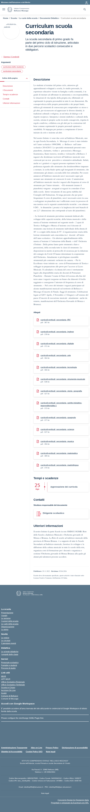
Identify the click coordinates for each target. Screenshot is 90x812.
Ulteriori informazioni (11, 103)
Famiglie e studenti (9, 665)
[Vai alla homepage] (10, 9)
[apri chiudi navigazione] (3, 9)
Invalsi (4, 693)
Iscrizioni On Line (8, 690)
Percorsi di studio (8, 668)
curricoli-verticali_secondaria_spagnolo (58, 418)
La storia (4, 630)
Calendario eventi (8, 643)
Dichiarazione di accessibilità (75, 748)
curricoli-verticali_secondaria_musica (57, 441)
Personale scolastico (10, 663)
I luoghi (4, 616)
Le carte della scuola (9, 624)
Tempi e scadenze (10, 95)
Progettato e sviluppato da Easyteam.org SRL (70, 803)
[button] (15, 78)
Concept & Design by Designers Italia (73, 800)
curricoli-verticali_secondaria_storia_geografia (61, 391)
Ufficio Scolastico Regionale (13, 682)
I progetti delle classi (9, 654)
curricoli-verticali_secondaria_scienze (57, 429)
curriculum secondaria (12, 71)
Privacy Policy (52, 748)
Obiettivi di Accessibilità (11, 752)
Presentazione (7, 613)
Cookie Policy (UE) (34, 752)
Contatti (6, 99)
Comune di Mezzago (9, 699)
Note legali (50, 752)
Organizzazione (7, 627)
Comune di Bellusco (9, 696)
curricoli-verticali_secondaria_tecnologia (59, 367)
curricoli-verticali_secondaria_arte (56, 355)
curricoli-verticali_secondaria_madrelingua (60, 465)
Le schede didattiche (9, 652)
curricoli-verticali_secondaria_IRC (56, 320)
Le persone (6, 618)
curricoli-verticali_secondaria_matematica (59, 453)
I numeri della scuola (9, 621)
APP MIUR (5, 679)
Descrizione (8, 86)
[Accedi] (86, 2)
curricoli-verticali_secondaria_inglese (57, 332)
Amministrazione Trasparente (14, 748)
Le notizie (5, 638)
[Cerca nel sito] (84, 9)
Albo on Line (36, 748)
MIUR (3, 676)
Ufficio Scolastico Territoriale (13, 685)
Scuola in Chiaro (8, 688)
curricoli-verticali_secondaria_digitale (57, 344)
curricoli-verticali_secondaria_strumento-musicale (63, 379)
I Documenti (8, 90)
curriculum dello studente (13, 67)
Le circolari (5, 641)
